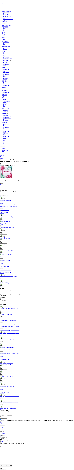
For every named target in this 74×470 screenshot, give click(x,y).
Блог (2, 3)
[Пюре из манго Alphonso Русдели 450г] (5, 238)
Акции (3, 149)
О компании (3, 148)
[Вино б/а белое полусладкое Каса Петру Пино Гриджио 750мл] (8, 204)
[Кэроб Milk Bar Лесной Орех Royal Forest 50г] (6, 376)
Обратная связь (2, 425)
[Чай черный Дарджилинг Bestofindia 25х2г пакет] (7, 244)
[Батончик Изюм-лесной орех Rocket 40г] (5, 270)
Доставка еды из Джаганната (5, 150)
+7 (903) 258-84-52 (2, 422)
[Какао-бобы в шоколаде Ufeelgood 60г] (5, 382)
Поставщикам (4, 4)
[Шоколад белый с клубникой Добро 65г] (5, 260)
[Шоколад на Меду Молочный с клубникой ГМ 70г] (7, 386)
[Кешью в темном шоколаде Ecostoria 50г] (5, 283)
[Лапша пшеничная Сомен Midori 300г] (5, 196)
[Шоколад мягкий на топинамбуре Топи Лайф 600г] (7, 347)
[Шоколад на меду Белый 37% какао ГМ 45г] (6, 364)
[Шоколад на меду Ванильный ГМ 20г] (5, 200)
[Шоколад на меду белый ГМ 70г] (4, 390)
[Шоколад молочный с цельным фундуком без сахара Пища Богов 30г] (9, 330)
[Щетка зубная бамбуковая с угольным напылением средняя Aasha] (9, 228)
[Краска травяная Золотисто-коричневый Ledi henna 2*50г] (8, 254)
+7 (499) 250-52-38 (2, 423)
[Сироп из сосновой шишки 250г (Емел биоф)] (6, 250)
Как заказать (3, 152)
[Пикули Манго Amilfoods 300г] (4, 210)
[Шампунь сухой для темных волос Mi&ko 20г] (6, 217)
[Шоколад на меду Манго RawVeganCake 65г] (6, 370)
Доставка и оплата (4, 147)
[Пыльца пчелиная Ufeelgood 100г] (5, 221)
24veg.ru (2, 441)
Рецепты (3, 2)
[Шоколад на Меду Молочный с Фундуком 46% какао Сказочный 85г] (9, 353)
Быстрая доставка (2, 146)
